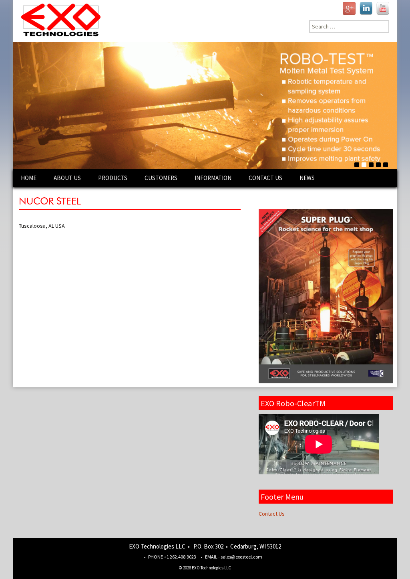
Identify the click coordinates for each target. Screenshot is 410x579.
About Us (67, 178)
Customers (161, 178)
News (307, 178)
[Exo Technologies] (58, 21)
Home (28, 178)
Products (112, 178)
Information (213, 178)
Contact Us (265, 178)
